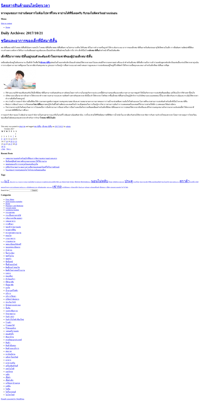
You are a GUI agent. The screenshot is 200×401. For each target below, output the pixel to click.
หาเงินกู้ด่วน (10, 354)
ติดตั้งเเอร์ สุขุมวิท (13, 267)
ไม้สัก (126, 187)
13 (11, 139)
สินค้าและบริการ (12, 348)
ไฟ (122, 187)
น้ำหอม (110, 182)
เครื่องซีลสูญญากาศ (31, 187)
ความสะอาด (38, 182)
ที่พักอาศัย (10, 282)
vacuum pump (11, 208)
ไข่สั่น (8, 389)
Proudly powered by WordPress (12, 399)
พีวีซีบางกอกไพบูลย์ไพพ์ (154, 182)
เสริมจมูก (87, 187)
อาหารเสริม (10, 363)
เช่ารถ (57, 186)
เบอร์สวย (9, 372)
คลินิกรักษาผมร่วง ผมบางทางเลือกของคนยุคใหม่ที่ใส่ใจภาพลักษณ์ (32, 167)
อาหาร (8, 360)
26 (9, 144)
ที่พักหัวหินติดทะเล (86, 182)
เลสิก (8, 374)
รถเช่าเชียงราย (12, 311)
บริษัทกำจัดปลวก (12, 299)
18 (7, 141)
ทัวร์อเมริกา (10, 279)
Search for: (5, 190)
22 (16, 141)
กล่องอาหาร (11, 221)
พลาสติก (145, 182)
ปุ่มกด (141, 182)
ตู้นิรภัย (64, 182)
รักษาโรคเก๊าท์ (165, 182)
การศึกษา (9, 224)
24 (4, 144)
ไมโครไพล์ (10, 395)
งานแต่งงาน (10, 241)
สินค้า (8, 343)
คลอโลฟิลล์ (31, 182)
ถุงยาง (8, 273)
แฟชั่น (8, 386)
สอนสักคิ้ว (10, 334)
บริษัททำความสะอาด (118, 182)
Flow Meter (10, 199)
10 (4, 139)
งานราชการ (10, 238)
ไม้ (124, 187)
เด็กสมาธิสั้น (47, 126)
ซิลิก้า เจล (59, 182)
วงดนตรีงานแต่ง (12, 331)
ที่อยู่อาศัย (9, 285)
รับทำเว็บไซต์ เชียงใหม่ (15, 319)
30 (2, 147)
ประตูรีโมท (136, 182)
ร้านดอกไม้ (10, 325)
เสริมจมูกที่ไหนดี (94, 187)
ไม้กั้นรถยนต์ (11, 392)
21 (14, 141)
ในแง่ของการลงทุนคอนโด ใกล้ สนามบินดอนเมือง (26, 170)
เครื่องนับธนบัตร (42, 187)
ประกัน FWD (11, 302)
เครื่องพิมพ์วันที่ (12, 366)
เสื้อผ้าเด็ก (9, 380)
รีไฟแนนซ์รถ (11, 328)
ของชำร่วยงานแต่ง (13, 227)
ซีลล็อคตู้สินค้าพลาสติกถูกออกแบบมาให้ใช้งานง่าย (26, 161)
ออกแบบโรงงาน (5, 187)
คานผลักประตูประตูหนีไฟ (49, 182)
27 (11, 144)
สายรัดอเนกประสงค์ (14, 340)
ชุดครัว (8, 259)
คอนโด (8, 236)
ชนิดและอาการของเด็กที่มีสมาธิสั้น (29, 41)
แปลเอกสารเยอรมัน (115, 187)
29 (16, 144)
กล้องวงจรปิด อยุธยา (14, 218)
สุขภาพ (22, 126)
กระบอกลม (10, 212)
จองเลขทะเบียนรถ (13, 247)
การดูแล (25, 182)
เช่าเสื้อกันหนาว (66, 187)
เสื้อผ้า (8, 377)
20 (11, 141)
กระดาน (20, 182)
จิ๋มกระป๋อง (10, 253)
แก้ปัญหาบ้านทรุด (13, 383)
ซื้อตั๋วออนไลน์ (11, 264)
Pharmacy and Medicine (14, 206)
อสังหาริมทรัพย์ (12, 357)
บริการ (8, 293)
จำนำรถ (9, 250)
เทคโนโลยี (10, 369)
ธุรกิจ (8, 288)
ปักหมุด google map (13, 305)
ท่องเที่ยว (9, 276)
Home (8, 27)
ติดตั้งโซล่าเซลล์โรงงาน (15, 270)
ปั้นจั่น (8, 308)
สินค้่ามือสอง (11, 345)
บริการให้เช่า (11, 296)
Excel (2, 182)
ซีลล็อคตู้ (9, 262)
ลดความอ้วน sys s (174, 182)
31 (4, 147)
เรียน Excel (81, 187)
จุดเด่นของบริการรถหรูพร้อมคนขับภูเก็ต (22, 164)
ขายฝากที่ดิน (11, 230)
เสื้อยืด (108, 187)
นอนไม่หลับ (99, 181)
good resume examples (14, 202)
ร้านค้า (8, 322)
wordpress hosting (12, 210)
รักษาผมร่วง (10, 314)
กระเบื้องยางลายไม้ (13, 215)
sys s (16, 182)
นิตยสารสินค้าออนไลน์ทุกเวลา (25, 5)
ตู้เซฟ (67, 182)
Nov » (8, 149)
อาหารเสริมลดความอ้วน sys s (18, 187)
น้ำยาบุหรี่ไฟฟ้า (12, 291)
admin (68, 126)
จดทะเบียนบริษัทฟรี (13, 244)
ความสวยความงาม (13, 233)
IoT (6, 181)
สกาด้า (185, 181)
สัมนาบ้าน (10, 337)
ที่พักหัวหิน (77, 182)
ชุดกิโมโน (10, 256)
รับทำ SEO (10, 317)
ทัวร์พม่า (72, 182)
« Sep (3, 149)
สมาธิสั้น (37, 126)
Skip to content (6, 23)
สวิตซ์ (196, 182)
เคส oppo (49, 187)
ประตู (129, 181)
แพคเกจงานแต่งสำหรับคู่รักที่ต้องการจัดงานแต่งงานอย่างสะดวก (31, 158)
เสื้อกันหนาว (102, 187)
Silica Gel (12, 182)
